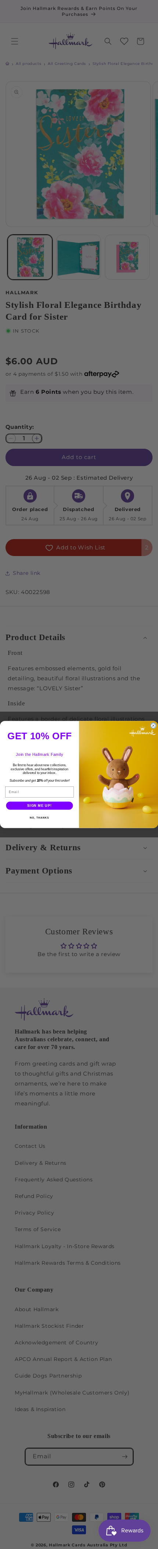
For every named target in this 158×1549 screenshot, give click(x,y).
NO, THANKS (39, 817)
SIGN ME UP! (39, 805)
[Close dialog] (153, 725)
